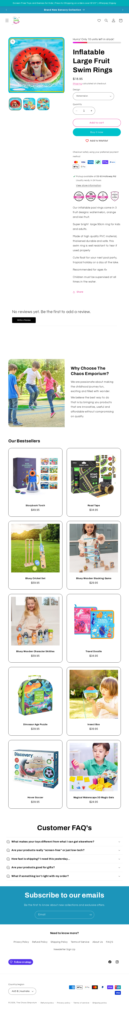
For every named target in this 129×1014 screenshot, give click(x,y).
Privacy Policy (21, 942)
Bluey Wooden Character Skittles (35, 651)
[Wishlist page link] (99, 20)
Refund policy (47, 1003)
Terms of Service (80, 942)
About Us (98, 942)
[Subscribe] (90, 915)
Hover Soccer (35, 797)
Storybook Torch (35, 505)
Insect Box (93, 724)
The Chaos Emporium (26, 1003)
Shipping (77, 84)
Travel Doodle (94, 651)
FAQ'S (109, 942)
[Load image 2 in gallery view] (29, 104)
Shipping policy (100, 1003)
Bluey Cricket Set (35, 578)
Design (76, 90)
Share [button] (80, 292)
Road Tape (94, 505)
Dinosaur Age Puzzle (35, 724)
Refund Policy (39, 942)
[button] (7, 20)
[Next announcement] (122, 9)
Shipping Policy (59, 942)
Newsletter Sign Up (64, 949)
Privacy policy (63, 1003)
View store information (88, 185)
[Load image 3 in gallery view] (43, 104)
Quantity (77, 104)
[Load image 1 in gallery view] (15, 104)
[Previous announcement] (6, 9)
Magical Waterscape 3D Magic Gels (93, 797)
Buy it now (96, 132)
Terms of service (81, 1003)
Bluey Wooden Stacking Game (93, 578)
